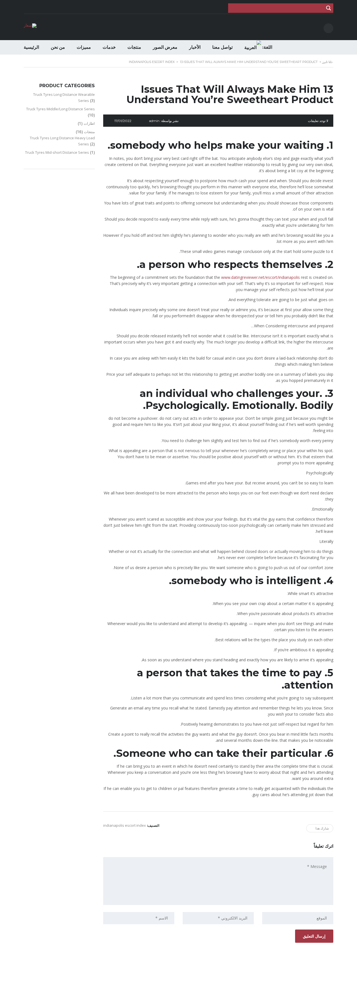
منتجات (134, 47)
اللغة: (266, 47)
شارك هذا (322, 828)
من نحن (58, 47)
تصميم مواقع (194, 977)
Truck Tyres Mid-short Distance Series (57, 152)
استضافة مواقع (177, 977)
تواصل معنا (222, 47)
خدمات (109, 47)
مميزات (84, 47)
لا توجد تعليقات (318, 121)
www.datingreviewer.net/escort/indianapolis (260, 277)
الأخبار (195, 47)
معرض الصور (165, 47)
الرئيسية (31, 47)
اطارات (89, 123)
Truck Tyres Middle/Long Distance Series (60, 108)
